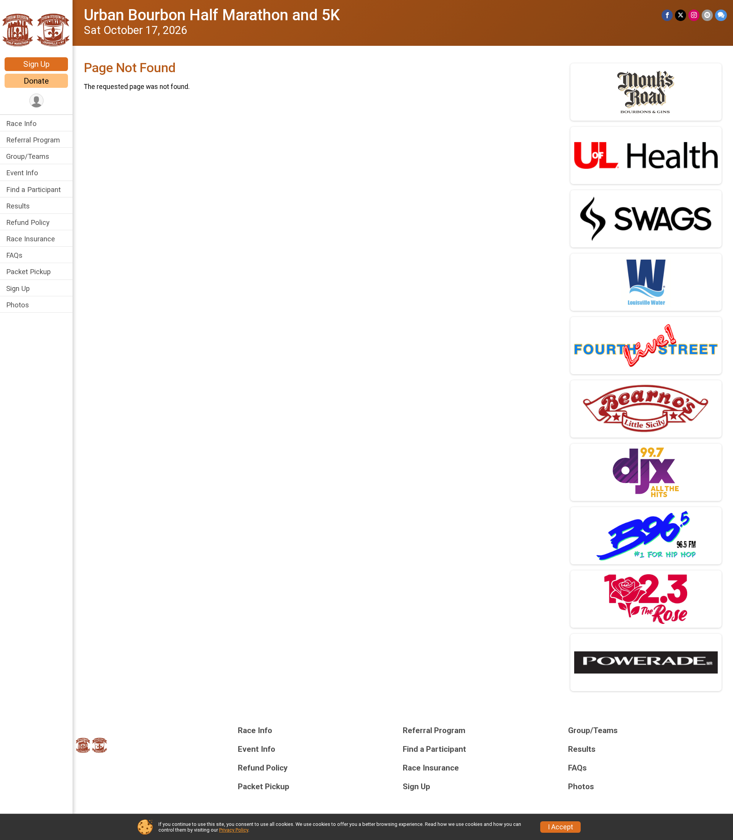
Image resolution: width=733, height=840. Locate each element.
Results (18, 206)
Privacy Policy (233, 830)
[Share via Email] (707, 15)
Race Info (21, 124)
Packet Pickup (28, 272)
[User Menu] (36, 101)
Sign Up (36, 64)
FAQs (14, 255)
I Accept (560, 827)
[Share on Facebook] (667, 15)
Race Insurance (30, 239)
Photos (17, 305)
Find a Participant (33, 190)
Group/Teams (27, 156)
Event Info (22, 173)
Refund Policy (28, 222)
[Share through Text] (721, 15)
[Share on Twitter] (680, 15)
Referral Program (33, 140)
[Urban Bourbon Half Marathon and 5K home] (36, 29)
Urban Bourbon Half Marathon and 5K (212, 15)
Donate (36, 81)
